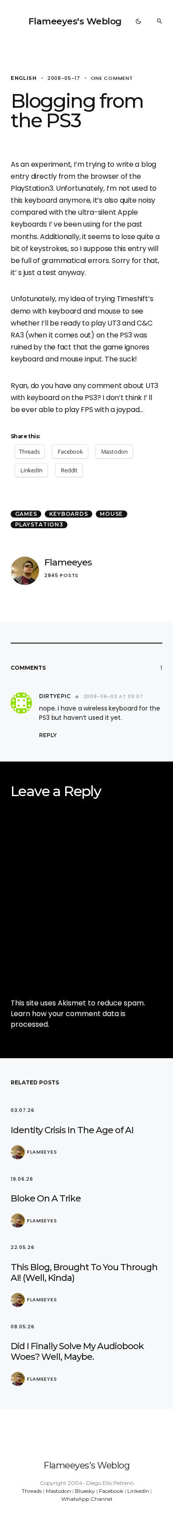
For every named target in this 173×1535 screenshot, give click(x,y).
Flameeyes (68, 562)
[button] (138, 21)
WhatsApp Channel (86, 1499)
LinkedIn (138, 1491)
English (24, 78)
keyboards (68, 513)
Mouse (111, 513)
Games (26, 513)
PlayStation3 (39, 524)
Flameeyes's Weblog (75, 21)
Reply (48, 735)
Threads (32, 1491)
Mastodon (58, 1491)
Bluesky (85, 1491)
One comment (112, 78)
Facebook (111, 1491)
